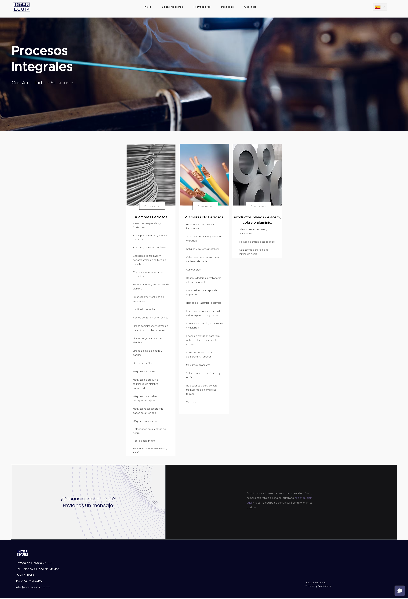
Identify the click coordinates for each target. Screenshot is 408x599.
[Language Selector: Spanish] (380, 7)
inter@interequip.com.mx (33, 587)
